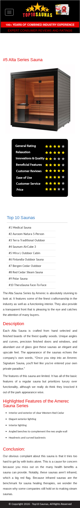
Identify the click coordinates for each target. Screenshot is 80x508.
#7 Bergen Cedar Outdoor (25, 266)
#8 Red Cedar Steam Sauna (26, 272)
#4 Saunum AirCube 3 (22, 246)
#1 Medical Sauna (20, 227)
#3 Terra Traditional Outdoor (27, 240)
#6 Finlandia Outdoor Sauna (26, 259)
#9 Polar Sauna (18, 278)
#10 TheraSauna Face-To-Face (27, 285)
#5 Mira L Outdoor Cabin (24, 253)
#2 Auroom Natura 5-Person (26, 234)
